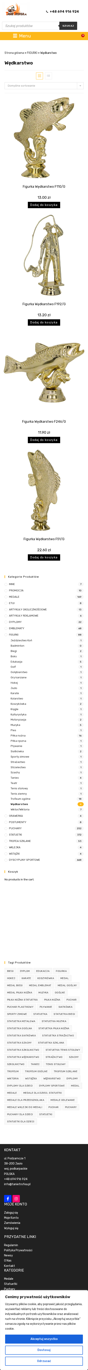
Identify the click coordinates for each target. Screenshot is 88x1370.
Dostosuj (44, 1350)
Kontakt (9, 1266)
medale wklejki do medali (24, 1107)
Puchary (9, 1289)
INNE (12, 584)
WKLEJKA (14, 847)
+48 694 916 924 (15, 1179)
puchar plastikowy (20, 1006)
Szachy (15, 772)
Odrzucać (44, 1361)
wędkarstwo (52, 1078)
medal (64, 978)
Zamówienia (12, 1223)
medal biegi (15, 985)
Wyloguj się (11, 1228)
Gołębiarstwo (19, 672)
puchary (71, 1107)
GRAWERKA (16, 815)
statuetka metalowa (21, 1021)
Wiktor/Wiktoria (20, 809)
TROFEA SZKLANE (20, 841)
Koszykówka (18, 703)
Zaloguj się (11, 1212)
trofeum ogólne (36, 1071)
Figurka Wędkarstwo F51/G (44, 539)
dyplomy (72, 1078)
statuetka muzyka (54, 1021)
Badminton (17, 645)
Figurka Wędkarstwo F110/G (44, 187)
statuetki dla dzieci (20, 1121)
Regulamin (11, 1245)
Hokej (14, 682)
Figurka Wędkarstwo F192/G (44, 304)
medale (12, 1092)
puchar (72, 999)
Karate (15, 693)
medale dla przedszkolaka (25, 1100)
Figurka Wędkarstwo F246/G (44, 422)
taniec (35, 1064)
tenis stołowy (55, 1064)
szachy (74, 1057)
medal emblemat (40, 985)
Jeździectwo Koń (21, 640)
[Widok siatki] (39, 75)
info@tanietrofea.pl (17, 1184)
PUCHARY (15, 828)
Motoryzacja (18, 719)
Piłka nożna (18, 735)
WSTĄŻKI (14, 853)
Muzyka (15, 724)
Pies (13, 730)
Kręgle (14, 709)
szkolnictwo (16, 1064)
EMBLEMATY (16, 628)
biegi (10, 971)
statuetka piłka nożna (53, 1028)
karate (26, 978)
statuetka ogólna (19, 1028)
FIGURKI (32, 53)
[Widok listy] (48, 75)
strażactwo (54, 1057)
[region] (44, 1330)
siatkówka (66, 1006)
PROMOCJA (16, 590)
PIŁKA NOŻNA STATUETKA (22, 999)
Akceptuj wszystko (44, 1339)
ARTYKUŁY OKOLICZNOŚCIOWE (28, 609)
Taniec (15, 777)
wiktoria (13, 1078)
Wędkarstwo (19, 804)
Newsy (8, 1255)
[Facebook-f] (7, 1198)
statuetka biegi (64, 1014)
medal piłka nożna (19, 992)
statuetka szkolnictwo (23, 1049)
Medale (8, 1279)
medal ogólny (67, 985)
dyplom (25, 971)
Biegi (14, 651)
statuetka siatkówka (21, 1035)
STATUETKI (15, 834)
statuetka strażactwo (58, 1035)
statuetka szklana (51, 1042)
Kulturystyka (18, 714)
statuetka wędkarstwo (23, 1057)
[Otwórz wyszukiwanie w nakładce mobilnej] (39, 26)
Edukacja (16, 661)
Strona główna (14, 53)
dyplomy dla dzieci (20, 1085)
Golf (13, 666)
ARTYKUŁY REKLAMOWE (23, 615)
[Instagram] (16, 1198)
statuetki (45, 1114)
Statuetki (10, 1284)
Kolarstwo (17, 698)
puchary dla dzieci (20, 1114)
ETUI (12, 603)
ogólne (60, 992)
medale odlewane (63, 1100)
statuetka (40, 1014)
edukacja (43, 971)
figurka (61, 971)
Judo (14, 688)
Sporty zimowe (20, 756)
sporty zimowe (17, 1014)
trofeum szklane (65, 1071)
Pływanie (16, 746)
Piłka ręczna (18, 740)
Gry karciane (19, 677)
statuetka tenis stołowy (63, 1049)
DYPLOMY (15, 621)
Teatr (14, 783)
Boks (14, 656)
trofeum (13, 1071)
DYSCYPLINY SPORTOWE (24, 859)
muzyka (43, 992)
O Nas (7, 1260)
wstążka (31, 1078)
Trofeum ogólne (20, 798)
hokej (11, 978)
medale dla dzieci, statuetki (42, 1092)
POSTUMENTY (17, 822)
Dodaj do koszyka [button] (44, 205)
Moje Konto (11, 1218)
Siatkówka (17, 751)
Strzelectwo (18, 767)
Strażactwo (18, 761)
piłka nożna (52, 999)
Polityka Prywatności (18, 1250)
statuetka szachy (19, 1042)
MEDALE (14, 596)
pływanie (46, 1006)
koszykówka (45, 978)
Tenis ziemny (19, 793)
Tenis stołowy (19, 788)
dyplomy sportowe (52, 1085)
